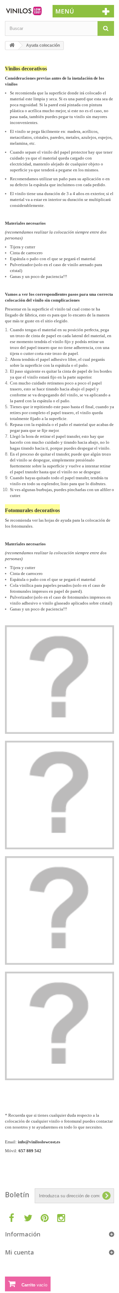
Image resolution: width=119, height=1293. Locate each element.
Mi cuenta (19, 1252)
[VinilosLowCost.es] (24, 11)
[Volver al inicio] (12, 45)
